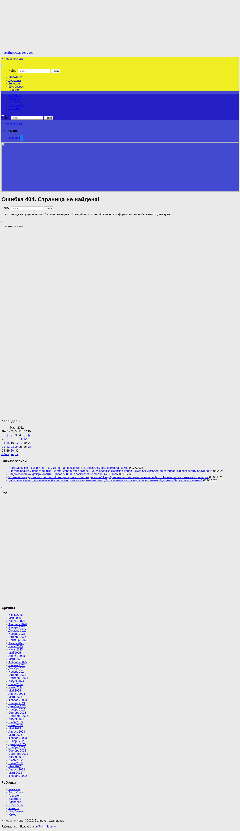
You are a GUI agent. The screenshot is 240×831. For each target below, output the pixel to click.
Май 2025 (14, 652)
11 (20, 439)
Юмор (12, 814)
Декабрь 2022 (17, 744)
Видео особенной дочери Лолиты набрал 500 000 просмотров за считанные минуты (63, 474)
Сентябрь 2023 (18, 715)
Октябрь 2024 (17, 674)
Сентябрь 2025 (18, 640)
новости (13, 808)
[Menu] (2, 65)
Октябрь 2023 (17, 712)
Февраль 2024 (17, 700)
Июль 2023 (15, 722)
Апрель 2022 (16, 769)
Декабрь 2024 (17, 668)
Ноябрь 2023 (16, 709)
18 (20, 442)
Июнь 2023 (15, 725)
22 (8, 446)
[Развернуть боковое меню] (2, 221)
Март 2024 (15, 696)
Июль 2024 (15, 684)
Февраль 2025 (17, 662)
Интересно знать (12, 58)
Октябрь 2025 (17, 636)
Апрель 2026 (16, 621)
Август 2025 (16, 643)
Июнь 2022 (15, 763)
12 (25, 439)
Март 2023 (15, 734)
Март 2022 (15, 772)
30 (12, 450)
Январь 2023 (16, 741)
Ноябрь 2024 (16, 671)
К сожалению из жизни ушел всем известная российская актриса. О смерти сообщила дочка (68, 467)
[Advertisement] (30, 26)
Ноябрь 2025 (16, 633)
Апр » (14, 454)
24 (16, 446)
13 (29, 439)
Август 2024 (16, 681)
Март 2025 (15, 659)
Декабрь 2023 (17, 706)
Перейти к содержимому (17, 52)
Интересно (15, 805)
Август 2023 (16, 718)
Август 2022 (16, 756)
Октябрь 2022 (17, 750)
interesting (14, 789)
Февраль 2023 (17, 737)
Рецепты (14, 83)
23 (12, 446)
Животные (15, 77)
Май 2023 (14, 728)
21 (3, 446)
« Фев (5, 454)
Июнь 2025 (15, 649)
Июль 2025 (15, 646)
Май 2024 (14, 690)
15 (8, 442)
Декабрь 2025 (17, 630)
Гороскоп (14, 89)
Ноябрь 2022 (16, 747)
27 (29, 446)
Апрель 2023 (16, 731)
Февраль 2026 (17, 624)
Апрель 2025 (16, 655)
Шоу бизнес (16, 86)
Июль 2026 (15, 614)
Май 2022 (14, 766)
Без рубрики (16, 792)
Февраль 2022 (17, 775)
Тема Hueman (47, 826)
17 (16, 442)
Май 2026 (14, 617)
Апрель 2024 (16, 693)
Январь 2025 (16, 665)
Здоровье (14, 80)
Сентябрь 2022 (18, 753)
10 (16, 439)
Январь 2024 (16, 703)
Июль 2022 (15, 760)
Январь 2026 (16, 627)
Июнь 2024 (15, 687)
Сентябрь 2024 (18, 677)
